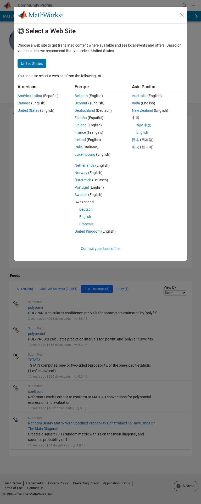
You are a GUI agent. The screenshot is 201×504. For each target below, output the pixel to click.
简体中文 (143, 125)
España (81, 118)
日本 (135, 140)
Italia (79, 147)
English (85, 217)
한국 (135, 147)
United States (28, 110)
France (80, 132)
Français (86, 224)
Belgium (81, 96)
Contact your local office (100, 249)
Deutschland (85, 110)
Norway (81, 173)
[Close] (181, 15)
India (136, 103)
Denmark (82, 103)
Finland (81, 125)
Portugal (82, 187)
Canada (24, 103)
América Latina (30, 96)
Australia (139, 96)
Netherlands (84, 165)
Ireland (80, 140)
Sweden (81, 195)
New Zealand (142, 110)
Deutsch (86, 209)
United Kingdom (87, 231)
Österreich (83, 180)
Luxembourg (85, 154)
